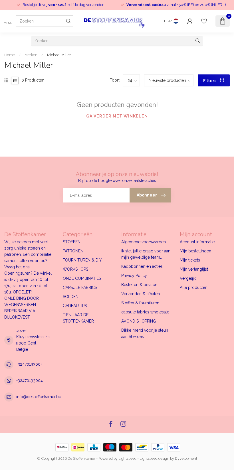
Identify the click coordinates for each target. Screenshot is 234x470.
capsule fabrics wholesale (145, 312)
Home (9, 54)
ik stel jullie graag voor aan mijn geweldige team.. (145, 254)
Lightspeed (127, 458)
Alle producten (193, 287)
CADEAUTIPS (75, 305)
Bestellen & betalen (139, 284)
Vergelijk (188, 278)
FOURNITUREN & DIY (82, 260)
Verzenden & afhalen (140, 293)
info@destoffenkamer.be (38, 396)
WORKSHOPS (75, 269)
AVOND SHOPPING (138, 321)
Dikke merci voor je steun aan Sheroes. (144, 333)
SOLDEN (70, 296)
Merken (31, 54)
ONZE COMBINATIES (82, 278)
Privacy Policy (134, 275)
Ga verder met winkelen (117, 116)
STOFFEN (71, 242)
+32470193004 (29, 364)
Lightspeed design (154, 458)
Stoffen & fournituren (140, 303)
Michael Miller (59, 54)
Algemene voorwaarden (143, 242)
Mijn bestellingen (195, 251)
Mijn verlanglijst (194, 269)
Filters (210, 80)
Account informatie (197, 242)
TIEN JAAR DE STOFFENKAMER (78, 318)
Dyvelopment (186, 458)
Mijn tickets (190, 260)
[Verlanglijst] (204, 21)
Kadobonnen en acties (142, 266)
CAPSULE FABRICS (80, 287)
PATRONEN (73, 251)
